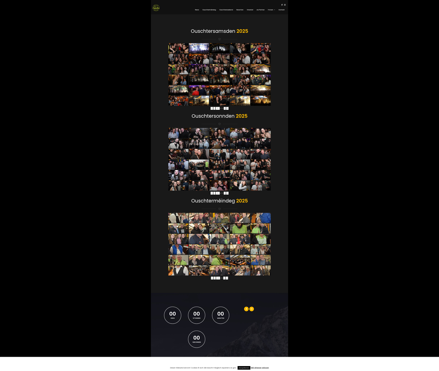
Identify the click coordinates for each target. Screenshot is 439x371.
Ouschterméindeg (209, 10)
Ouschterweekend (226, 10)
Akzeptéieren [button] (244, 368)
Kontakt (282, 10)
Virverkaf (250, 10)
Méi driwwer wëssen (260, 368)
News (197, 10)
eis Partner (261, 10)
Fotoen (270, 10)
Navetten (240, 10)
